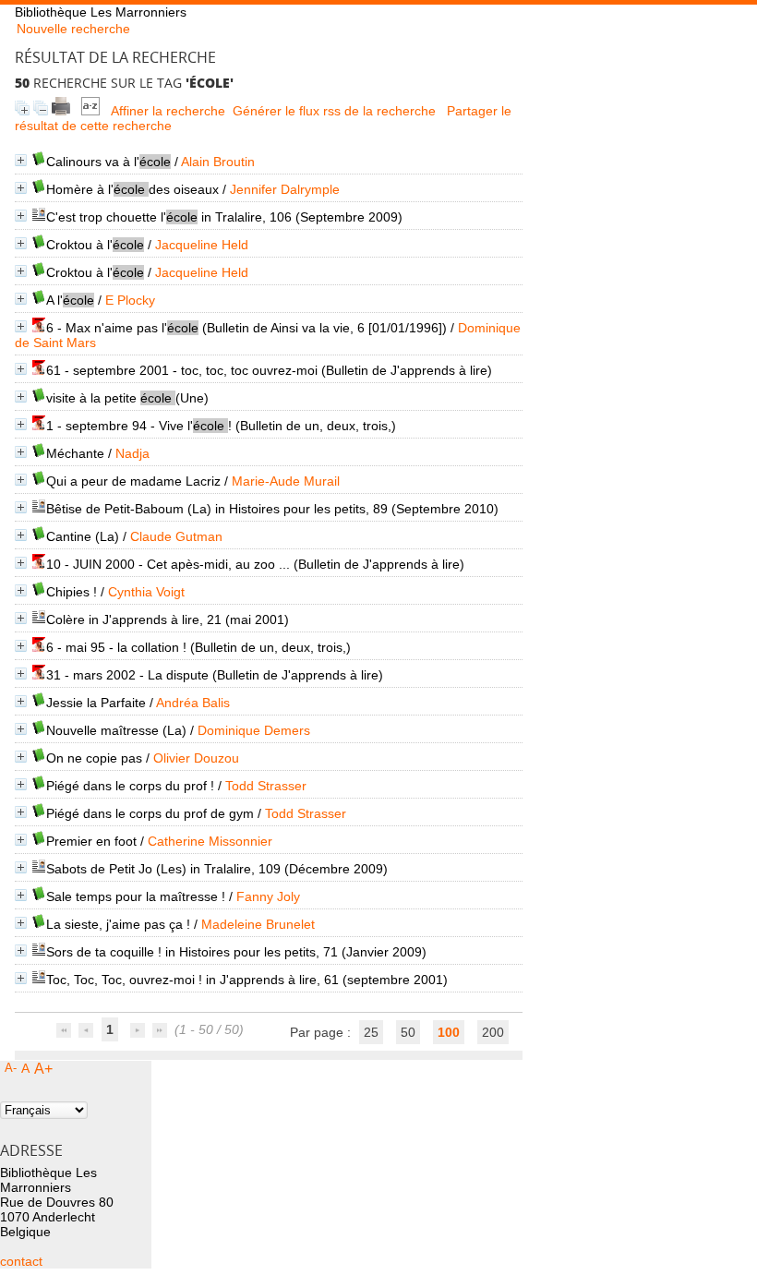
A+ (43, 1069)
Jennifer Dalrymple (285, 189)
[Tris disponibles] (90, 110)
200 (493, 1032)
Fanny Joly (268, 896)
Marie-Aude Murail (286, 481)
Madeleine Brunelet (258, 924)
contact (21, 1261)
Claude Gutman (176, 536)
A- (11, 1068)
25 (371, 1032)
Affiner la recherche (168, 110)
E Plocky (130, 300)
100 (449, 1032)
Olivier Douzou (196, 758)
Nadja (132, 453)
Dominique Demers (254, 730)
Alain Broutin (218, 161)
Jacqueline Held (201, 244)
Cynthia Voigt (146, 591)
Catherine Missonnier (210, 841)
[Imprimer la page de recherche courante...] (61, 110)
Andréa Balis (193, 702)
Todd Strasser (265, 785)
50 (408, 1032)
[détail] (21, 160)
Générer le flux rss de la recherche (334, 110)
